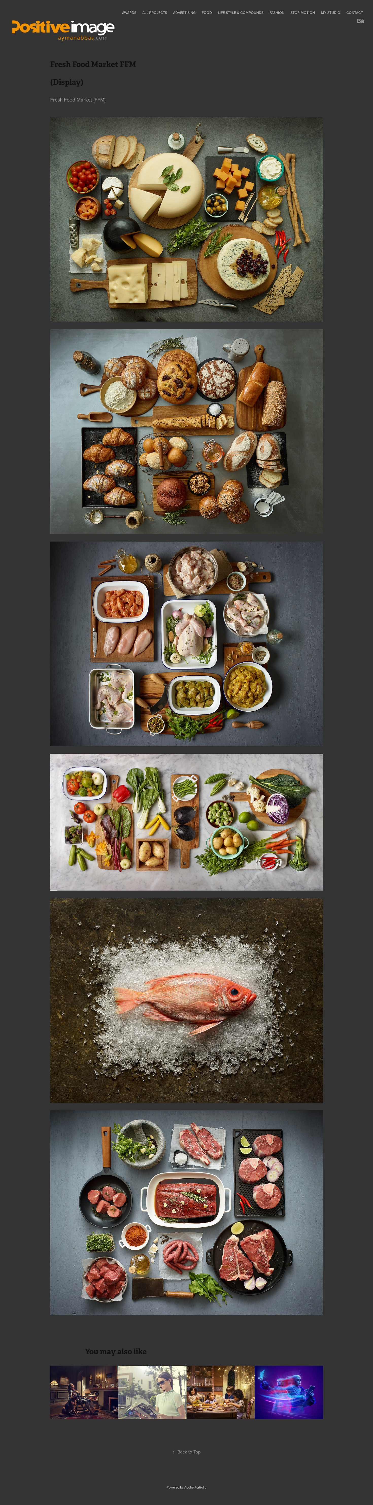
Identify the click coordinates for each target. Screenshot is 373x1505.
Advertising (184, 12)
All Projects (154, 12)
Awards (129, 12)
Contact (354, 12)
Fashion (276, 12)
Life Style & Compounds (240, 12)
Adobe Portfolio (195, 1487)
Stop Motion (303, 12)
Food (207, 12)
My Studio (330, 12)
